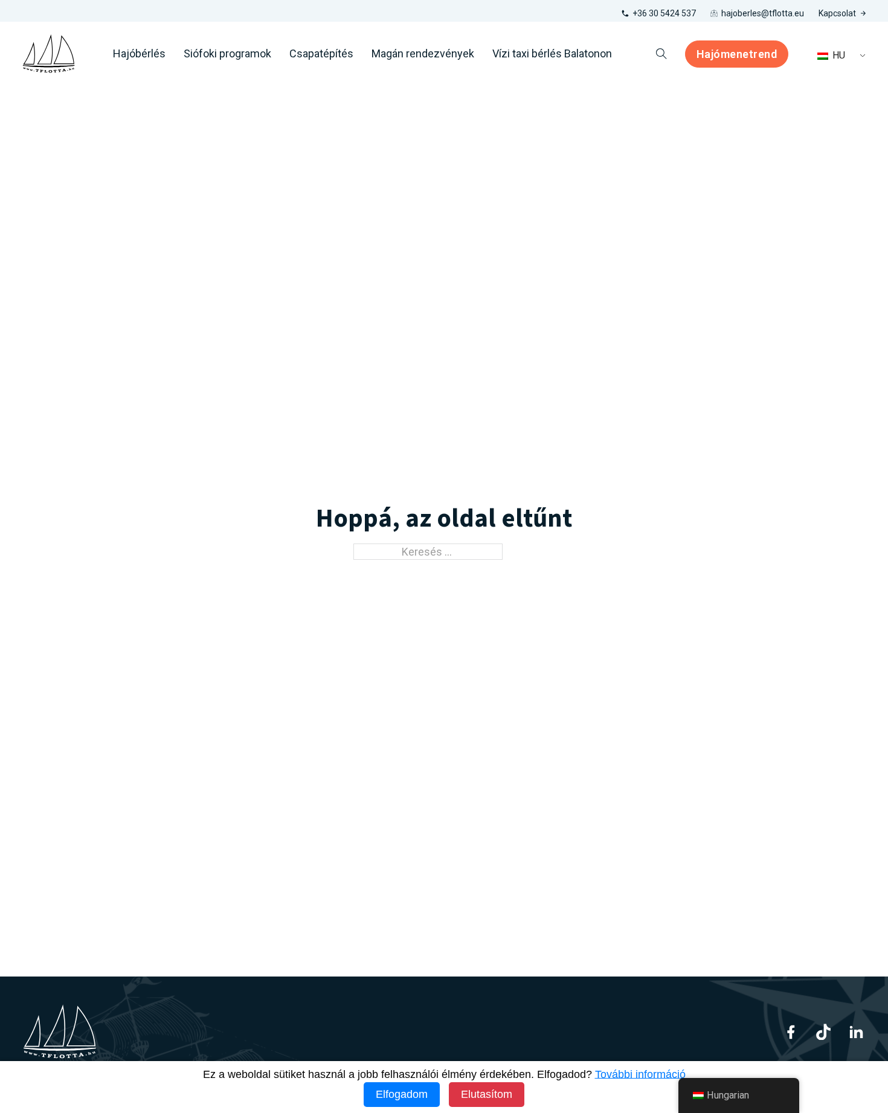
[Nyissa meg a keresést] (661, 53)
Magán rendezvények (423, 53)
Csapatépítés (321, 53)
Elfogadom (402, 1094)
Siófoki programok (227, 53)
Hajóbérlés (139, 53)
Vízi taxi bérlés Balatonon (552, 53)
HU (837, 55)
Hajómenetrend (737, 54)
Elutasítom (486, 1094)
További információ (640, 1074)
